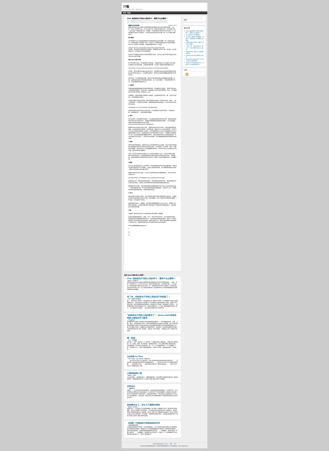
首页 (124, 13)
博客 (171, 443)
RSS (187, 74)
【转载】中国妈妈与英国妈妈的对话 (143, 423)
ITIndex (166, 443)
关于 (175, 443)
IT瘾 (126, 6)
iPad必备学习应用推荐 (193, 35)
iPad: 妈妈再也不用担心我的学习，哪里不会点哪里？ (151, 278)
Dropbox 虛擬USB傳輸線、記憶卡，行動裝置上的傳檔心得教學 (195, 38)
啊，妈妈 (131, 338)
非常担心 (131, 386)
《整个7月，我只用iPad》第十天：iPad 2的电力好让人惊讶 (194, 47)
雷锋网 (133, 25)
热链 (128, 13)
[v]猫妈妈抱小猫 (134, 373)
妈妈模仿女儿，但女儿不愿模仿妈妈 (143, 405)
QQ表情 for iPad (135, 356)
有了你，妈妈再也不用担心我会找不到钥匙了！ (148, 297)
